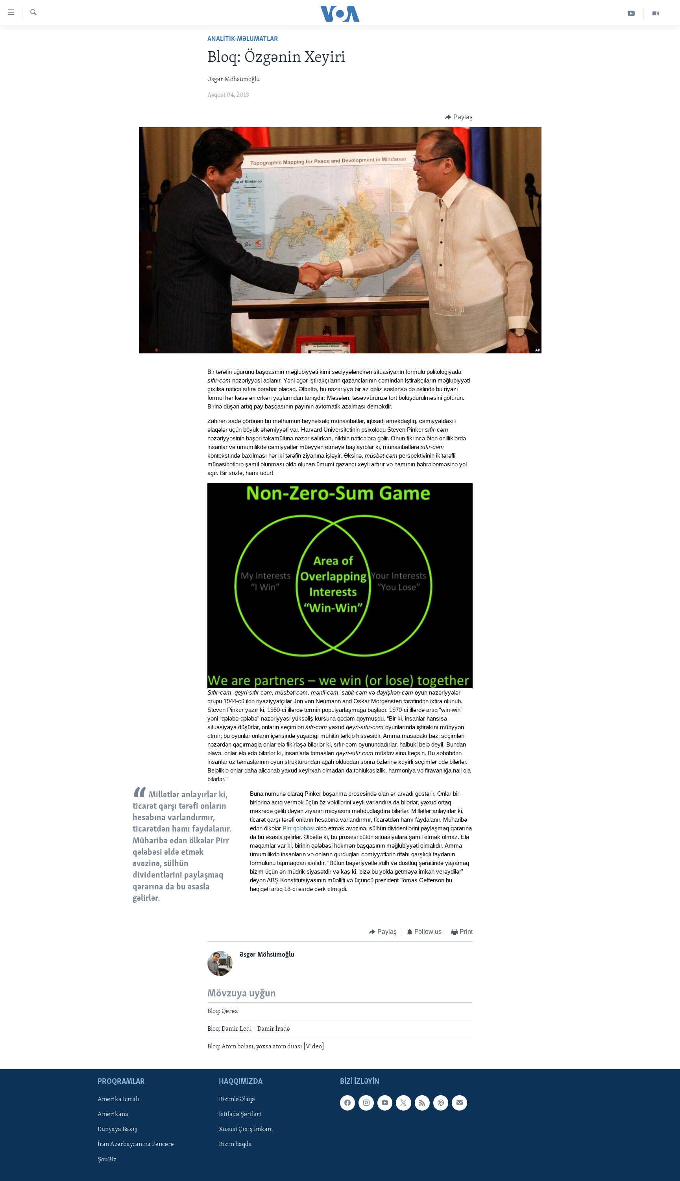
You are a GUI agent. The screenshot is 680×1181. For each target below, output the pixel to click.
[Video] (655, 13)
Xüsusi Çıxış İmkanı (246, 1129)
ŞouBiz (107, 1159)
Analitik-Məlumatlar (242, 39)
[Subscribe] (459, 1102)
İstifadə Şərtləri (240, 1114)
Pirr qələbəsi (299, 828)
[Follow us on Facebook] (347, 1102)
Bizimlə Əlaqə (237, 1099)
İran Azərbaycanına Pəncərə (136, 1144)
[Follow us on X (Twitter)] (403, 1102)
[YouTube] (631, 13)
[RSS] (422, 1102)
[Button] (459, 117)
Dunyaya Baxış (117, 1129)
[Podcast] (440, 1102)
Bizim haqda (235, 1144)
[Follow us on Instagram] (365, 1102)
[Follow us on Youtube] (384, 1102)
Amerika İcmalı (118, 1099)
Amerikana (113, 1114)
